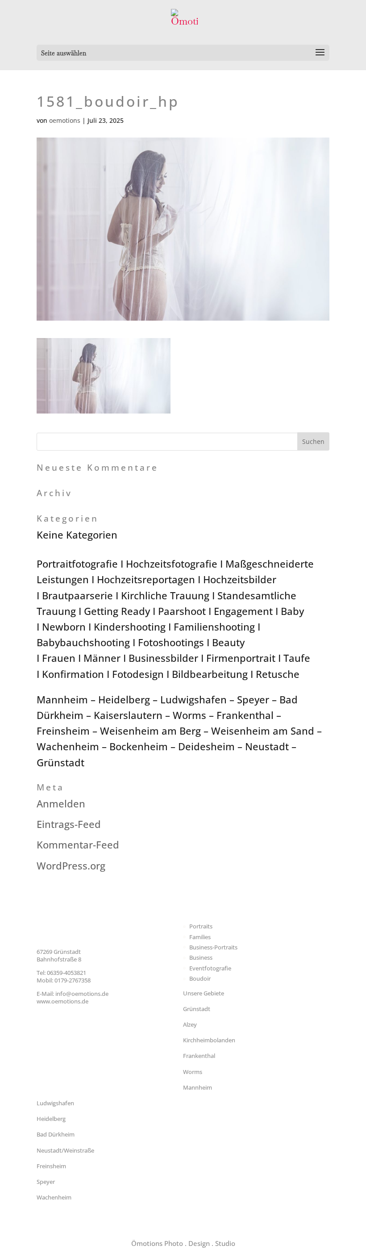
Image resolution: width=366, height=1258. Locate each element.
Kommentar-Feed (78, 844)
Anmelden (61, 803)
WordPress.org (71, 865)
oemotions (64, 120)
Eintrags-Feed (69, 824)
